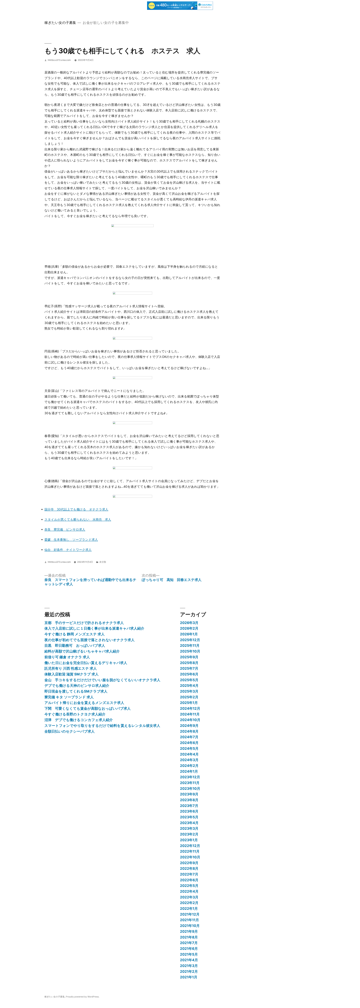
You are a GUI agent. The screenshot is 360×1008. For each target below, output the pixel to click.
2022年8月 (189, 868)
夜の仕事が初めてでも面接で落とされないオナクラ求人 (89, 640)
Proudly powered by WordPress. (82, 996)
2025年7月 (189, 668)
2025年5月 (189, 680)
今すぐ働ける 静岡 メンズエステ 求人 (74, 634)
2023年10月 (190, 788)
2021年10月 (190, 926)
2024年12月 (190, 708)
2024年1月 (189, 771)
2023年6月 (189, 811)
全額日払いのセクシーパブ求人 (69, 731)
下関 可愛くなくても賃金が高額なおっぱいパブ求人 (87, 708)
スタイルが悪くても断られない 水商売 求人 (77, 519)
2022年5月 (189, 886)
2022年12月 (190, 846)
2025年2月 (189, 697)
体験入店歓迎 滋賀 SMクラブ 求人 (71, 674)
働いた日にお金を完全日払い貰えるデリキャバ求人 (85, 663)
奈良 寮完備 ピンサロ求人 (64, 529)
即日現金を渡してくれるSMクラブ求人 (75, 691)
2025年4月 (189, 685)
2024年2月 (189, 766)
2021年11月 (189, 920)
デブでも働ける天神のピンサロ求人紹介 (76, 685)
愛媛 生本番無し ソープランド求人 (71, 539)
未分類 (102, 562)
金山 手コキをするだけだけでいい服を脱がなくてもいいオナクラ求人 (102, 680)
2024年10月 (190, 720)
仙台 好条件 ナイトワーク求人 (68, 549)
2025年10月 (190, 651)
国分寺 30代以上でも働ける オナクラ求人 (76, 509)
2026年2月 (189, 628)
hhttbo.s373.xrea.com (59, 60)
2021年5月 (189, 954)
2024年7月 (189, 737)
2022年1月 (189, 908)
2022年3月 (189, 897)
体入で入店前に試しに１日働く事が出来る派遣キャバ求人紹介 (94, 628)
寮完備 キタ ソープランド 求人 (69, 697)
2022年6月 (189, 880)
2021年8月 (189, 937)
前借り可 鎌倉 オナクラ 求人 (67, 657)
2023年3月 (189, 828)
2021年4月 (189, 960)
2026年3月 (189, 623)
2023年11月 (190, 783)
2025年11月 (190, 645)
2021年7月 (189, 943)
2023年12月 (190, 777)
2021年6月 (189, 948)
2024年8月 (189, 731)
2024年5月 (189, 748)
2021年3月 (189, 966)
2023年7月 (189, 806)
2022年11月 (190, 851)
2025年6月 (189, 674)
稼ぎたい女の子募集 (60, 23)
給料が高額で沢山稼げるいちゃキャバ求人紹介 (82, 651)
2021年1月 (188, 977)
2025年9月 (189, 657)
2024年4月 (189, 754)
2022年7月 (189, 874)
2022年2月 (189, 903)
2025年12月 (190, 640)
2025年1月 (189, 703)
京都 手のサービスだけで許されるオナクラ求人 (84, 623)
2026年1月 (189, 634)
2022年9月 (189, 863)
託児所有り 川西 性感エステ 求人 (70, 668)
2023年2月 (189, 834)
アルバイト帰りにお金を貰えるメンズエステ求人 (84, 703)
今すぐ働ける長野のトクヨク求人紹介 (74, 714)
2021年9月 (189, 931)
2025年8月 (189, 663)
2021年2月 (189, 971)
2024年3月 (189, 760)
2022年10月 (190, 857)
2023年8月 (189, 800)
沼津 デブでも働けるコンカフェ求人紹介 (78, 720)
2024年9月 (189, 725)
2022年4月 (189, 891)
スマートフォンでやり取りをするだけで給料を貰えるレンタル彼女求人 (102, 725)
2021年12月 (190, 914)
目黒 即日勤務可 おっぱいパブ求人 (74, 645)
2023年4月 (189, 823)
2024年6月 (189, 743)
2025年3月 (189, 691)
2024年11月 (190, 714)
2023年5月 (189, 817)
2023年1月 (189, 840)
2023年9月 (189, 794)
